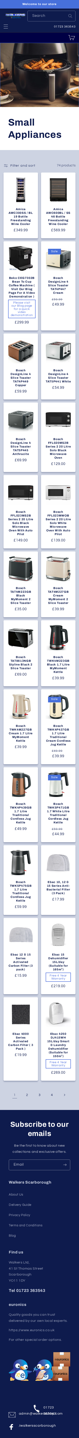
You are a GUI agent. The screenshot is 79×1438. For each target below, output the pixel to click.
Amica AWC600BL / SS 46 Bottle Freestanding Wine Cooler (58, 216)
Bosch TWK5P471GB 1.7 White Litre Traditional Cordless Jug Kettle (58, 813)
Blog (12, 1235)
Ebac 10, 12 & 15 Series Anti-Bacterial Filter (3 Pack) (58, 887)
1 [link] (15, 1095)
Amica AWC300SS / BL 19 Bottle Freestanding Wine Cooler (21, 216)
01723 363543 (47, 1409)
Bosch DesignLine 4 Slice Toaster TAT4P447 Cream (58, 285)
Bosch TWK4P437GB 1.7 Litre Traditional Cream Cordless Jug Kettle (58, 735)
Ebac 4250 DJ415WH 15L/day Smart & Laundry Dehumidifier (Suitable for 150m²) (58, 1045)
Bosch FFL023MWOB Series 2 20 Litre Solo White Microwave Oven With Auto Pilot (58, 523)
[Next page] (64, 1095)
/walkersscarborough (23, 1425)
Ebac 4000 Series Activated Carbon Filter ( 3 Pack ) (20, 1041)
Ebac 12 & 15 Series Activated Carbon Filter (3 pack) (21, 962)
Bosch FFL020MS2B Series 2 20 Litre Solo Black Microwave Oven (58, 448)
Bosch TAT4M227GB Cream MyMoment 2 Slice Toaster (58, 595)
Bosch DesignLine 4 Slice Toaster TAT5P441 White (58, 376)
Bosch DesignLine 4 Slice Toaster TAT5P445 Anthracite (21, 446)
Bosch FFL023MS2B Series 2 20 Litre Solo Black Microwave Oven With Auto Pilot (20, 523)
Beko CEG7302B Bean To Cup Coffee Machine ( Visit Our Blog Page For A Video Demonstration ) (22, 287)
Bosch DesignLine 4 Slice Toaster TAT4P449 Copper (21, 378)
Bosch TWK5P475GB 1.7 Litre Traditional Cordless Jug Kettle (21, 891)
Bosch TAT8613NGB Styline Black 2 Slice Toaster (20, 662)
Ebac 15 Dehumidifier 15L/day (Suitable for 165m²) (58, 962)
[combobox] (51, 16)
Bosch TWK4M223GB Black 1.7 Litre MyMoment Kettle (58, 664)
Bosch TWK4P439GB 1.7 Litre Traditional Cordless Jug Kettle (21, 813)
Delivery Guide (20, 1204)
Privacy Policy (19, 1215)
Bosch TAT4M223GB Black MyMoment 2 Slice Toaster (20, 595)
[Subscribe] (65, 1165)
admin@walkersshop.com (23, 1413)
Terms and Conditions (26, 1225)
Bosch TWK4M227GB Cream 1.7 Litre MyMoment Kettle (21, 733)
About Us (16, 1194)
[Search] (70, 16)
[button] (6, 26)
